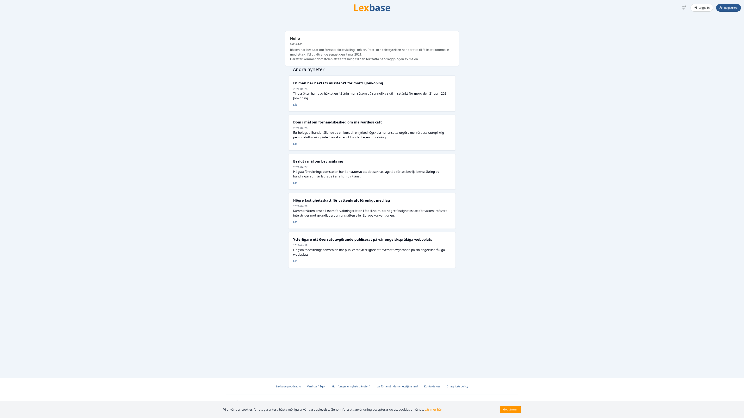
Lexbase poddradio (288, 386)
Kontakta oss (432, 386)
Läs (295, 104)
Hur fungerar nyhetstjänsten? (351, 386)
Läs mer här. (433, 409)
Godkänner (510, 409)
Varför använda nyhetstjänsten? (397, 386)
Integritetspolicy (457, 386)
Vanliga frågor (316, 386)
